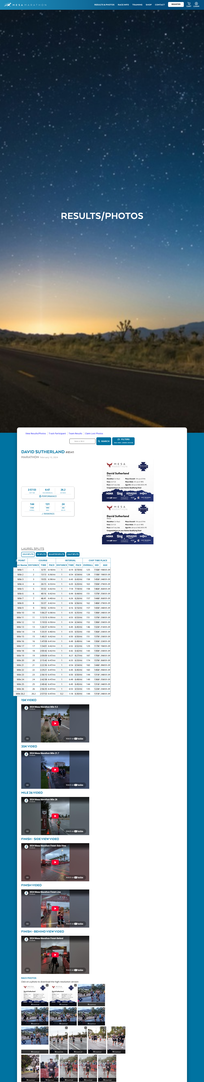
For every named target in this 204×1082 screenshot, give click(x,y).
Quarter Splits (56, 554)
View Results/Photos (36, 433)
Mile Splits (28, 554)
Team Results (75, 433)
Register (175, 4)
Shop (149, 5)
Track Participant (57, 433)
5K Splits (41, 554)
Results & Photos (104, 5)
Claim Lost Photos (94, 433)
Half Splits (73, 554)
